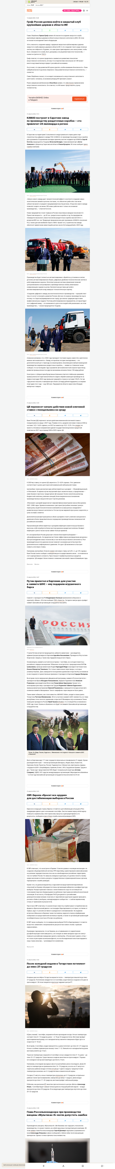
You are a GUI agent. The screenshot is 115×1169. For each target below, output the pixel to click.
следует (78, 425)
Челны (29, 5)
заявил (33, 1130)
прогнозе (55, 982)
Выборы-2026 (30, 946)
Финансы (36, 564)
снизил (52, 551)
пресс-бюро (48, 816)
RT (45, 1084)
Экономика (30, 564)
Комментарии (57, 108)
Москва (38, 5)
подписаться (79, 99)
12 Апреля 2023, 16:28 (33, 18)
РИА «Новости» (59, 600)
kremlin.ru (32, 649)
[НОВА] (71, 10)
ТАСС (43, 54)
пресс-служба (33, 195)
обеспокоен (70, 83)
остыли (54, 1069)
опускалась (59, 1075)
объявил (61, 702)
